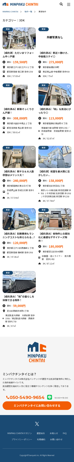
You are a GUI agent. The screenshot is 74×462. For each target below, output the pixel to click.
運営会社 (41, 433)
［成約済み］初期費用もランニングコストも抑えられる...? (19, 235)
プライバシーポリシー (22, 439)
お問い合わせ (56, 439)
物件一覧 (28, 11)
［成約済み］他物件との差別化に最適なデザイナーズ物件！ (54, 237)
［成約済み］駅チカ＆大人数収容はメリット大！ (18, 173)
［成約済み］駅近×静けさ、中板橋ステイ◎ (54, 54)
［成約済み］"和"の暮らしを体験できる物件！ (18, 298)
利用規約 (41, 439)
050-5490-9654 (27, 397)
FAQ (65, 433)
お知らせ (54, 433)
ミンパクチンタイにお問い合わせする (37, 405)
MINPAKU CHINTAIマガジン (19, 433)
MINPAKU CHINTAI (10, 11)
